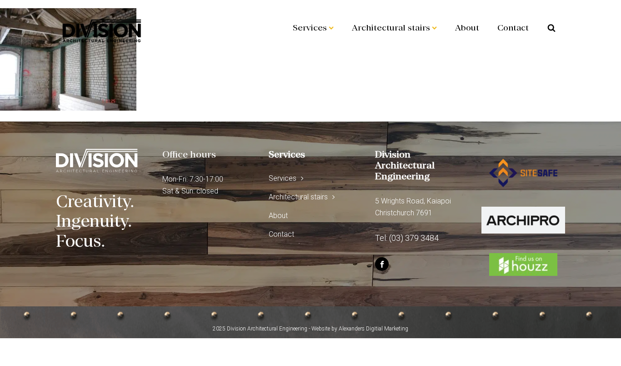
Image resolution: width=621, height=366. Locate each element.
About (467, 27)
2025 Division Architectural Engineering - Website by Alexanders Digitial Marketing (310, 328)
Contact (513, 27)
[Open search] (551, 27)
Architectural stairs (391, 27)
